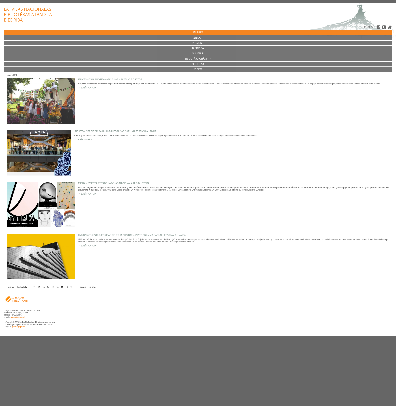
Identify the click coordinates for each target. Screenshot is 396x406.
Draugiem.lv (390, 27)
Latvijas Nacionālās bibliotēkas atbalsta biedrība (28, 14)
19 (71, 287)
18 (67, 287)
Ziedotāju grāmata (198, 58)
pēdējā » (92, 287)
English (369, 27)
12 (39, 287)
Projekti (198, 43)
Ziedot (198, 37)
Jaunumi (198, 32)
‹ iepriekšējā (21, 287)
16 (57, 287)
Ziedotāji (198, 64)
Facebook (379, 27)
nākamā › (83, 287)
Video (198, 69)
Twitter (384, 27)
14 (48, 287)
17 (62, 287)
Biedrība (198, 48)
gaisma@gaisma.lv (18, 317)
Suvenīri (198, 53)
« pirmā (11, 287)
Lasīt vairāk (88, 87)
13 (43, 287)
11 (34, 287)
